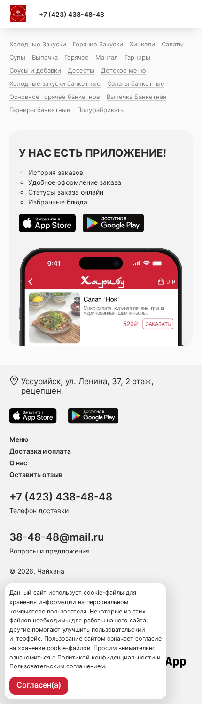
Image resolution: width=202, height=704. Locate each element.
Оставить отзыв (35, 474)
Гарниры (137, 57)
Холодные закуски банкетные (55, 83)
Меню (19, 439)
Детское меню (123, 70)
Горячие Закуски (98, 44)
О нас (18, 463)
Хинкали (142, 44)
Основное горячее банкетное (54, 96)
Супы (17, 57)
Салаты (173, 44)
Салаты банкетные (135, 83)
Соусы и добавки (35, 70)
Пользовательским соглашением (57, 666)
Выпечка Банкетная (136, 96)
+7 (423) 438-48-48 (71, 14)
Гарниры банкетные (39, 110)
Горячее (76, 57)
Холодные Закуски (37, 44)
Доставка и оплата (40, 451)
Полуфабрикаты (101, 110)
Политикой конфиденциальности (106, 657)
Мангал (106, 57)
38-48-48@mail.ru (56, 537)
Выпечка (45, 57)
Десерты (81, 70)
